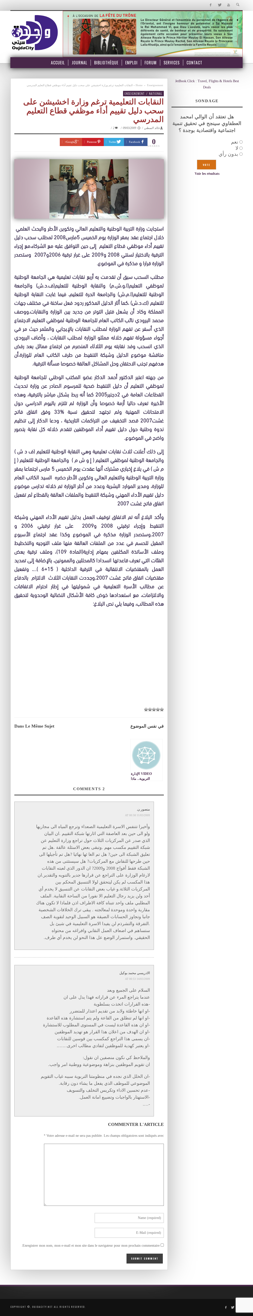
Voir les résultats (207, 174)
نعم (234, 142)
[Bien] (154, 709)
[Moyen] (158, 709)
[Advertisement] (89, 657)
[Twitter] (219, 5)
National (155, 93)
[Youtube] (228, 5)
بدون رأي (228, 154)
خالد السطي (152, 128)
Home (139, 85)
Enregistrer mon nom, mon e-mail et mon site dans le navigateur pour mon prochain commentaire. (90, 1245)
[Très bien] (150, 709)
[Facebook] (210, 5)
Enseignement (155, 85)
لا (236, 148)
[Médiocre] (162, 709)
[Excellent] (146, 709)
